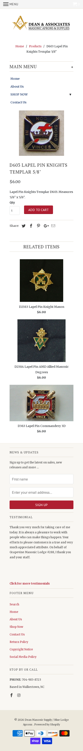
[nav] (10, 4)
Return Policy (19, 642)
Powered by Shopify (47, 724)
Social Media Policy (23, 657)
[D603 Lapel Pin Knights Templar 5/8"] (41, 133)
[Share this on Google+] (45, 225)
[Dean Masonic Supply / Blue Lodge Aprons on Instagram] (19, 695)
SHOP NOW (19, 94)
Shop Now (16, 627)
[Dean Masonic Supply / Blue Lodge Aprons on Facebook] (12, 695)
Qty (12, 202)
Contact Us (18, 102)
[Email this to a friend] (52, 225)
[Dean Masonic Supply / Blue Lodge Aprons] (41, 23)
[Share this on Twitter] (23, 225)
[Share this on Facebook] (30, 225)
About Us (17, 86)
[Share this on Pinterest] (37, 225)
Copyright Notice (21, 649)
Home (15, 79)
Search (14, 604)
